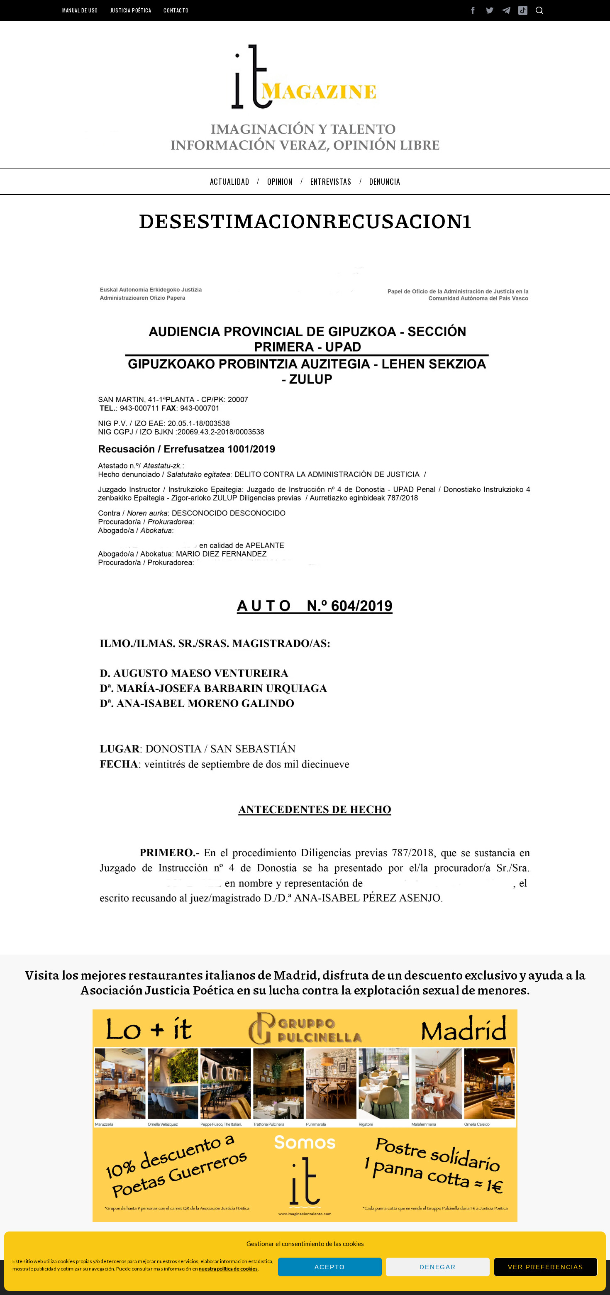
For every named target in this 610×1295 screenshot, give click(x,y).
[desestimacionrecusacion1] (305, 924)
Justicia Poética (130, 10)
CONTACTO (175, 10)
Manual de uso (80, 10)
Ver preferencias (545, 1267)
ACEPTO (330, 1267)
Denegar (438, 1267)
